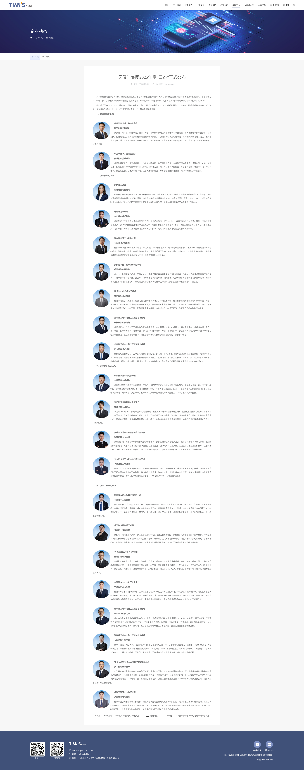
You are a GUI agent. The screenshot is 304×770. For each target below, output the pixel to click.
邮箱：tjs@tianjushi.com (81, 754)
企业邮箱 (257, 750)
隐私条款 (270, 760)
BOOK (276, 5)
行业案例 (200, 5)
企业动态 (50, 38)
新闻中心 (236, 5)
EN (287, 5)
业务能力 (188, 5)
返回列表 (154, 716)
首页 (167, 5)
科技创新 (224, 5)
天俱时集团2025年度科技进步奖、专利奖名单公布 (123, 716)
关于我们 (177, 5)
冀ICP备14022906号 (265, 755)
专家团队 (212, 5)
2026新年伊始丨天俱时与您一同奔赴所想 (192, 716)
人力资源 (262, 5)
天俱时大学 (249, 5)
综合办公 (269, 750)
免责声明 (261, 760)
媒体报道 (46, 57)
